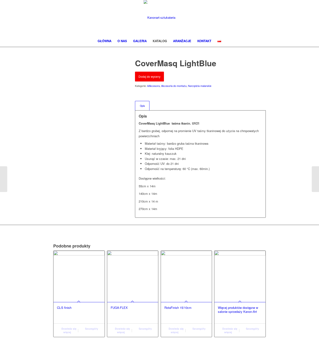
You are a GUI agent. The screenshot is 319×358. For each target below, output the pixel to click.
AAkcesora (153, 86)
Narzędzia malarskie (199, 86)
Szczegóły (91, 328)
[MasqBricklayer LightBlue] (315, 179)
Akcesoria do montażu (174, 86)
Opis (142, 105)
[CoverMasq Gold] (3, 179)
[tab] (142, 106)
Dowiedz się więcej (68, 330)
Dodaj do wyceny (149, 76)
